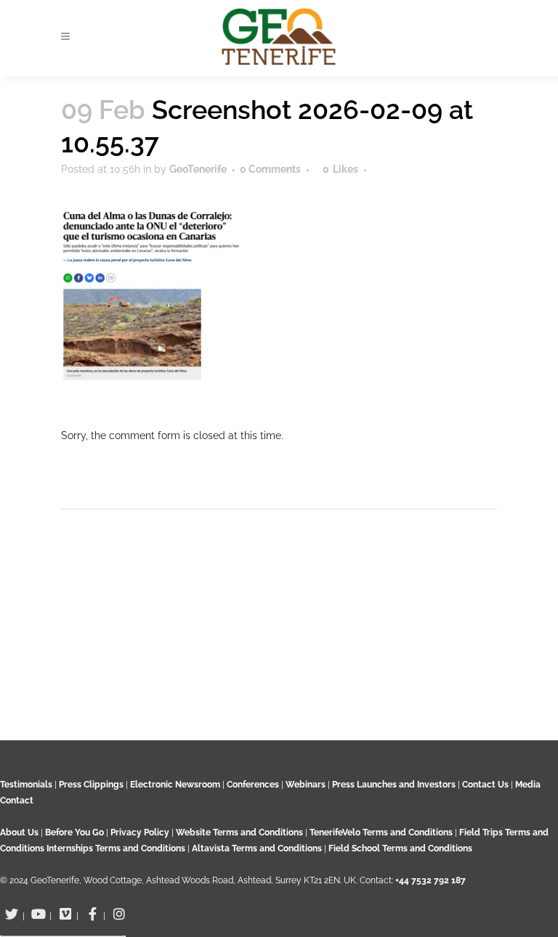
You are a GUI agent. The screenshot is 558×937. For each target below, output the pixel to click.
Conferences (253, 785)
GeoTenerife (198, 169)
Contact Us (485, 785)
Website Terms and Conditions (240, 832)
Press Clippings (91, 785)
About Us (19, 832)
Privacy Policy (139, 832)
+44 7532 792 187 (430, 880)
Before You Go (73, 832)
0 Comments (270, 169)
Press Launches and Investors (394, 785)
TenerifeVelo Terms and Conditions (382, 832)
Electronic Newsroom (175, 785)
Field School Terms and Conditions (400, 848)
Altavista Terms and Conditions (257, 848)
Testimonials (26, 785)
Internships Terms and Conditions (116, 848)
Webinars (306, 785)
